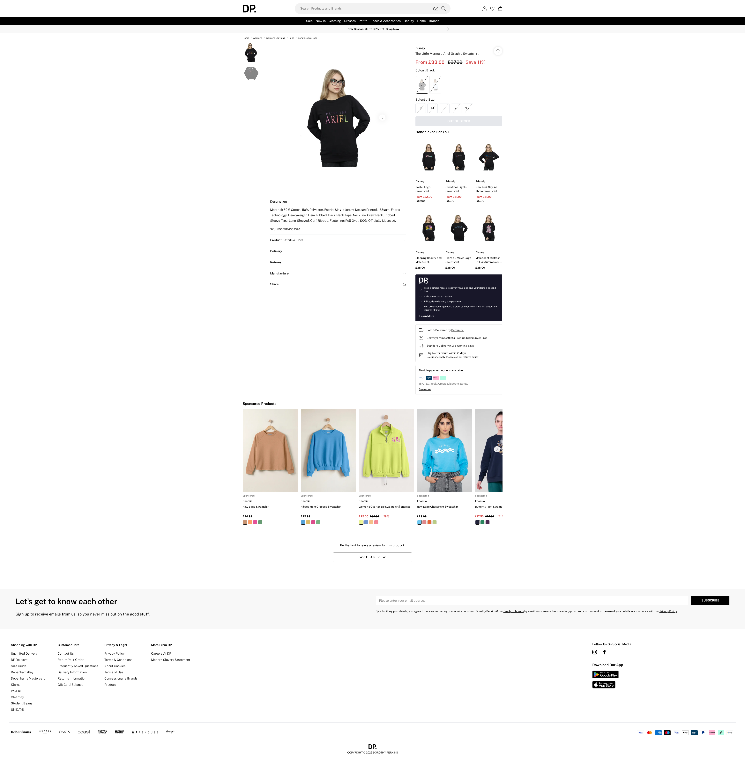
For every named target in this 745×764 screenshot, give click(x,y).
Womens (257, 38)
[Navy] (477, 522)
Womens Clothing (275, 38)
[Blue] (303, 522)
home (246, 38)
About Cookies (114, 666)
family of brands (513, 611)
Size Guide (18, 666)
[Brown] (245, 522)
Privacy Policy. (668, 611)
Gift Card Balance (70, 685)
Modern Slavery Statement (170, 660)
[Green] (260, 522)
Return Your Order (71, 660)
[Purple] (487, 522)
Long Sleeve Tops (307, 38)
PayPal (16, 691)
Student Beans (21, 703)
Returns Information (72, 678)
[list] (338, 117)
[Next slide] (448, 29)
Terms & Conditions (118, 660)
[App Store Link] (605, 679)
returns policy (470, 357)
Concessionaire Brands (121, 678)
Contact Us (66, 653)
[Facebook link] (604, 652)
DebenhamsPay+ (23, 672)
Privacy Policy (114, 653)
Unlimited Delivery (24, 653)
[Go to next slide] (382, 117)
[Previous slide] (297, 29)
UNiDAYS (17, 709)
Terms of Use (113, 672)
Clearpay (17, 697)
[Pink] (255, 522)
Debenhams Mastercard (28, 678)
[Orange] (250, 522)
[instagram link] (594, 652)
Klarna (15, 685)
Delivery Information (72, 672)
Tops (291, 38)
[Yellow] (308, 522)
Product (110, 685)
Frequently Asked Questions (78, 666)
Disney (420, 48)
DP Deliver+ (19, 660)
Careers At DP (161, 653)
